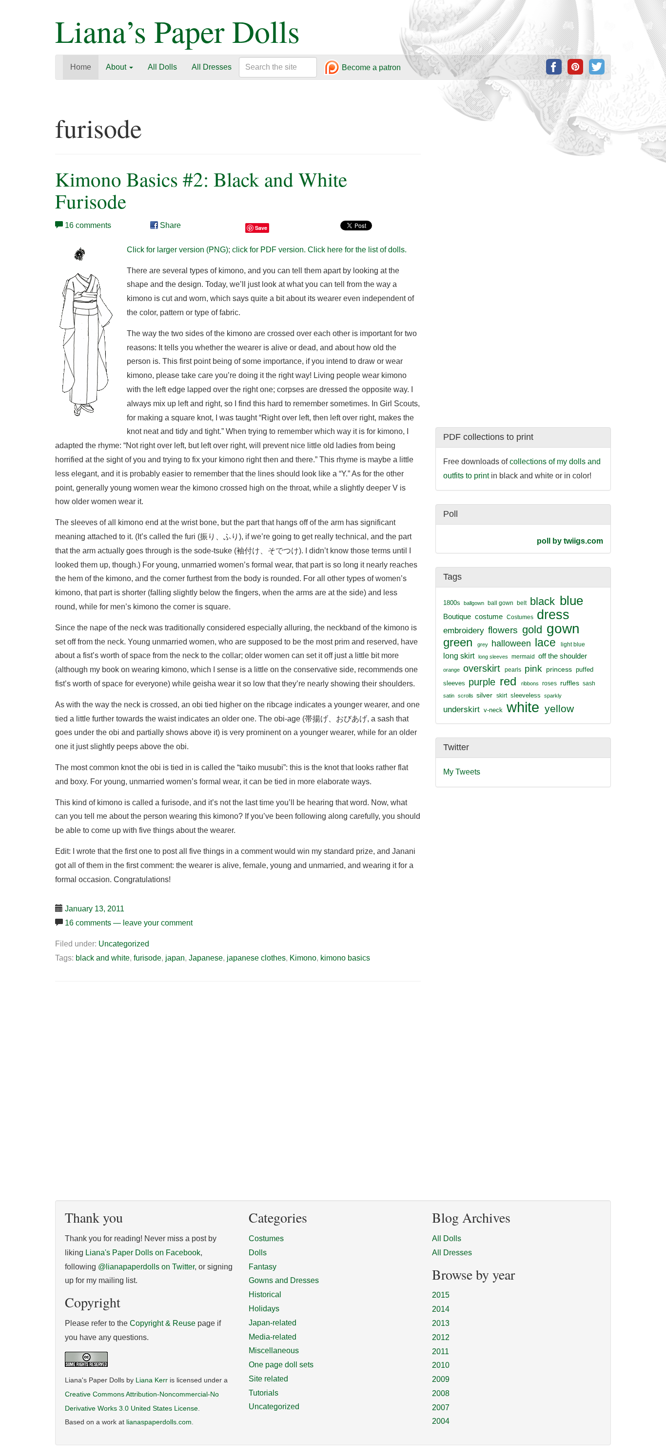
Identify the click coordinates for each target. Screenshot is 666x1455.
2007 (441, 1407)
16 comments (88, 225)
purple (482, 682)
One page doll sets (281, 1365)
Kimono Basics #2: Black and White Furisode (201, 190)
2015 (441, 1295)
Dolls (258, 1252)
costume (489, 616)
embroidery (463, 630)
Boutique (457, 616)
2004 (441, 1421)
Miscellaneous (274, 1350)
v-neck (493, 710)
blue (571, 600)
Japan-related (272, 1323)
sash (589, 683)
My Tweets (461, 772)
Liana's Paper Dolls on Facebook (142, 1252)
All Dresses (212, 67)
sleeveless (525, 695)
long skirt (458, 656)
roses (549, 683)
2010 (441, 1365)
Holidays (264, 1308)
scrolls (465, 696)
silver (484, 695)
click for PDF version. (269, 250)
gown (563, 628)
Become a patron (370, 68)
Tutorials (263, 1393)
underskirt (461, 709)
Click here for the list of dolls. (357, 250)
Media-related (272, 1337)
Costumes (520, 617)
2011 (440, 1351)
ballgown (474, 603)
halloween (511, 643)
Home (80, 67)
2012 (441, 1337)
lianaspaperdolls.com (159, 1422)
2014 (441, 1309)
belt (522, 603)
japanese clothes (256, 958)
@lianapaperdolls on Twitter (146, 1267)
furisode (147, 958)
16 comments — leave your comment (129, 923)
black (542, 601)
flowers (503, 630)
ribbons (530, 683)
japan (175, 958)
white (523, 707)
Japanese (206, 958)
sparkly (553, 696)
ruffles (569, 683)
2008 (441, 1393)
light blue (573, 644)
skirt (501, 695)
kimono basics (345, 958)
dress (553, 614)
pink (533, 668)
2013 (441, 1323)
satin (448, 696)
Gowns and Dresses (284, 1280)
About (117, 67)
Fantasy (262, 1267)
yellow (559, 708)
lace (545, 643)
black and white (103, 958)
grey (482, 644)
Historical (265, 1294)
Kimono (303, 958)
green (457, 642)
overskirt (481, 668)
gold (532, 630)
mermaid (523, 656)
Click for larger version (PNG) (177, 250)
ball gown (500, 603)
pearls (513, 669)
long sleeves (493, 657)
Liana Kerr (152, 1380)
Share (169, 225)
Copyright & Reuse (163, 1323)
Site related (268, 1379)
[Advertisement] (137, 1063)
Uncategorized (123, 944)
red (508, 681)
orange (451, 670)
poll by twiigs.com (570, 541)
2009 (441, 1379)
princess (559, 669)
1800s (451, 602)
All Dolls (162, 67)
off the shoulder (562, 656)
